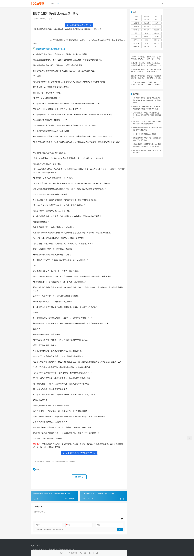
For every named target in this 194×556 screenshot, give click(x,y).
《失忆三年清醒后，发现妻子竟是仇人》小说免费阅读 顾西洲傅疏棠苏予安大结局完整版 (138, 58)
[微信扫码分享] (81, 553)
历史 (156, 16)
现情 (136, 33)
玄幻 (156, 26)
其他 (136, 16)
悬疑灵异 (136, 26)
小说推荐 (146, 23)
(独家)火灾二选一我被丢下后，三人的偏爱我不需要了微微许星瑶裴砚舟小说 (154, 58)
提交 (120, 529)
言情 (37, 469)
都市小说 (156, 43)
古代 (136, 19)
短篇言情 (156, 33)
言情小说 (156, 40)
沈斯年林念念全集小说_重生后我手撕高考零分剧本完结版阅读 (138, 71)
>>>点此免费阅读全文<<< (79, 25)
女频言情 (136, 23)
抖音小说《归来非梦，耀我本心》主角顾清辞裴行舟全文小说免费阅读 (154, 64)
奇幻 (156, 19)
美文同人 (136, 40)
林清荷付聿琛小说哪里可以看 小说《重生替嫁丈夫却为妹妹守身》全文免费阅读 (154, 77)
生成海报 (74, 553)
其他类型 (146, 16)
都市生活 (136, 46)
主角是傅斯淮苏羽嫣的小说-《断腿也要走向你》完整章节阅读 (138, 77)
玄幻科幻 (136, 30)
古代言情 (146, 19)
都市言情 (146, 46)
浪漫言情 (146, 26)
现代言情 (146, 30)
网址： (99, 525)
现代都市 (156, 30)
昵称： (38, 525)
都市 (146, 43)
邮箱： (69, 525)
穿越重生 (156, 36)
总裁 (156, 23)
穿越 (136, 36)
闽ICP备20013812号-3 (67, 549)
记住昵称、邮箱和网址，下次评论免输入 (49, 529)
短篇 (146, 33)
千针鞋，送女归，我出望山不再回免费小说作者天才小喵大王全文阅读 (154, 83)
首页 (52, 3)
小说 (58, 3)
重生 (156, 46)
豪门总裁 (136, 43)
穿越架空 (146, 36)
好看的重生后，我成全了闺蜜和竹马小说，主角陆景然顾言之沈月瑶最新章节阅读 (138, 64)
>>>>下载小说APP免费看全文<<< (79, 453)
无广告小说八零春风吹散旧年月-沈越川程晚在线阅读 (138, 83)
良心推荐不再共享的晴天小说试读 (154, 70)
